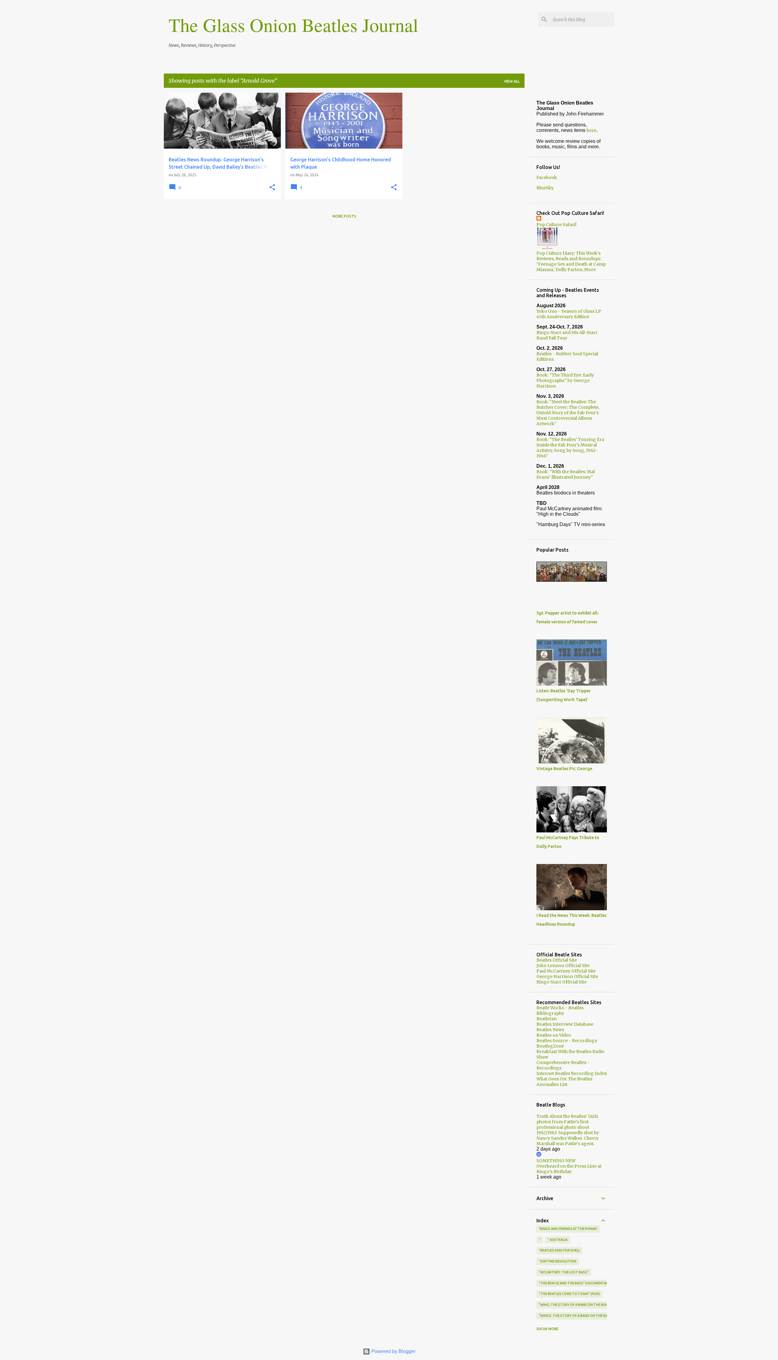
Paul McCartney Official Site (566, 971)
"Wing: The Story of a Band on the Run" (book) (580, 1305)
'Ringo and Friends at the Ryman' (568, 1229)
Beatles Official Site (556, 960)
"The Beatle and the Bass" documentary (574, 1283)
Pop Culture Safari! (556, 224)
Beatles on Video (553, 1035)
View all (512, 81)
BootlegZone (550, 1046)
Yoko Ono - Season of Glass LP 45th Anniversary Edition (568, 313)
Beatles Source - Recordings (566, 1040)
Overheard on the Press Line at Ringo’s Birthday (568, 1168)
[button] (272, 188)
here (591, 130)
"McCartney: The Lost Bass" (564, 1272)
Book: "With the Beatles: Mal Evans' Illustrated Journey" (565, 474)
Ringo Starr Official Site (561, 982)
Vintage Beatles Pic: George (564, 768)
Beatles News (550, 1029)
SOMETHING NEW (556, 1160)
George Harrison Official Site (567, 976)
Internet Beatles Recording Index (571, 1073)
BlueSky (545, 188)
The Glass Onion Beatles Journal (293, 24)
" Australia (557, 1239)
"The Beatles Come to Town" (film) (569, 1294)
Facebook (546, 177)
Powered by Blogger (392, 1351)
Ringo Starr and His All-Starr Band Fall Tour (566, 335)
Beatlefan (546, 1018)
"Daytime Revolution (557, 1261)
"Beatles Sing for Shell (559, 1250)
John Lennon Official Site (563, 965)
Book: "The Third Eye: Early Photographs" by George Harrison (565, 380)
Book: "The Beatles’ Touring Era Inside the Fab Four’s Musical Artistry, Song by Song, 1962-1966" (570, 448)
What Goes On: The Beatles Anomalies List (564, 1081)
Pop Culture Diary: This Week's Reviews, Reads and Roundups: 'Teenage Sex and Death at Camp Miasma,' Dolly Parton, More (571, 261)
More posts (344, 216)
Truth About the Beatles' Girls (567, 1116)
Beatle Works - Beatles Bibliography (560, 1010)
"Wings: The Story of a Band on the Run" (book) (581, 1315)
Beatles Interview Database (564, 1024)
